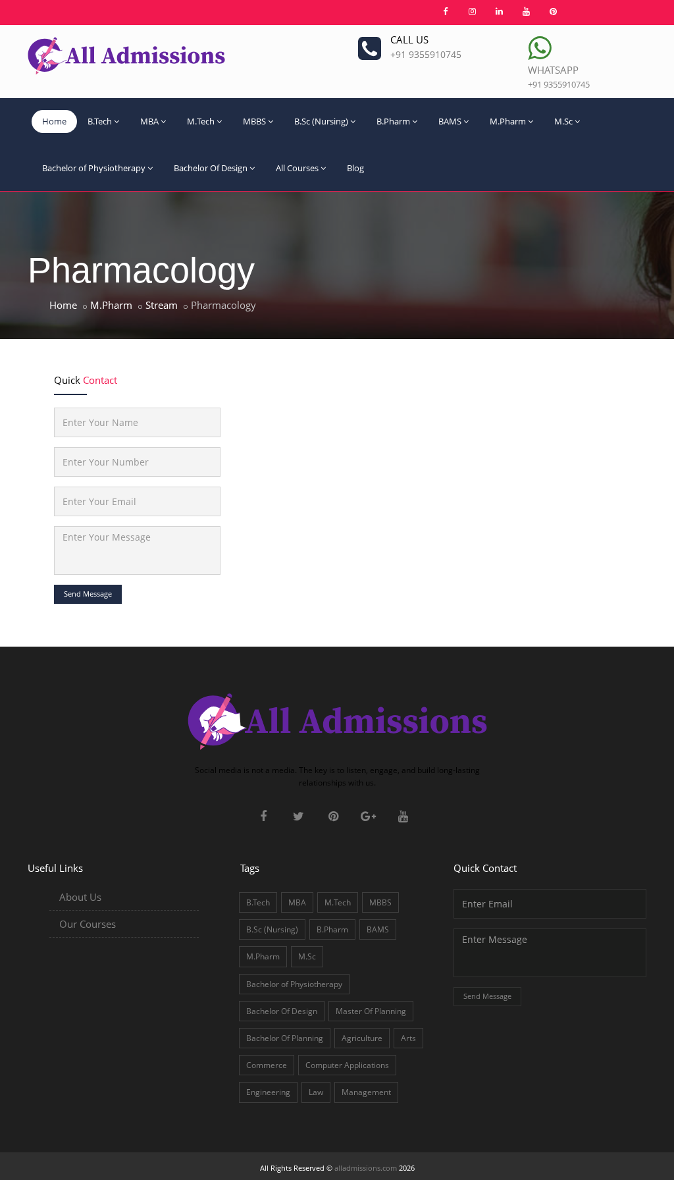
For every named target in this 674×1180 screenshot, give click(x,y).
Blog (355, 168)
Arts (408, 1038)
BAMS (449, 121)
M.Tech (201, 121)
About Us (80, 896)
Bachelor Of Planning (284, 1038)
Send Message (88, 594)
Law (316, 1092)
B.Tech (100, 121)
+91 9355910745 (425, 54)
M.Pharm (508, 121)
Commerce (266, 1065)
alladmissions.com (365, 1168)
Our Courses (87, 923)
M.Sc (563, 121)
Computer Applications (347, 1065)
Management (366, 1092)
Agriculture (362, 1038)
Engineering (268, 1092)
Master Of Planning (371, 1011)
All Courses (297, 168)
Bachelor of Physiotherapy (93, 168)
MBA (149, 121)
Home (54, 121)
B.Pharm (393, 121)
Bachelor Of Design (210, 168)
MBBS (254, 121)
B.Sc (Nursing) (321, 121)
